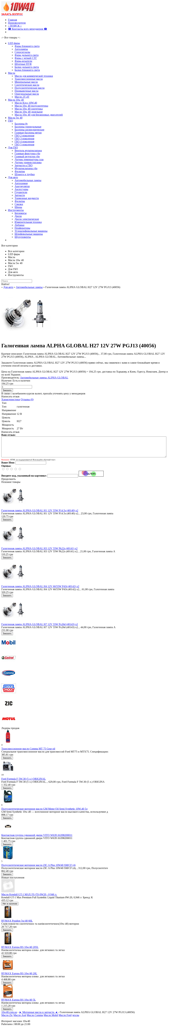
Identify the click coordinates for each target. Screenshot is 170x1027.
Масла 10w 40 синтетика (29, 108)
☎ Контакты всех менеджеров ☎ (27, 28)
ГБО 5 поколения (24, 144)
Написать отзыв (10, 396)
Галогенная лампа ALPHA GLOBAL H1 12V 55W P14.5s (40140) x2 (39, 510)
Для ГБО (13, 147)
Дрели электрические (27, 219)
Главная (12, 19)
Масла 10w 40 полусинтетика (31, 105)
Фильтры (20, 171)
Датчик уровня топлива (28, 162)
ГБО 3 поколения (24, 138)
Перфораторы (22, 228)
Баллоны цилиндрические (29, 129)
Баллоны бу (21, 123)
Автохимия (21, 183)
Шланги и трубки (25, 174)
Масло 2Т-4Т (22, 96)
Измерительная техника (28, 222)
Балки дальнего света (27, 67)
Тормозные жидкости (27, 198)
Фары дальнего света (27, 55)
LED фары (14, 43)
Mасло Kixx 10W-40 (26, 102)
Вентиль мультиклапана (28, 150)
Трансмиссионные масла (29, 79)
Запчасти (20, 195)
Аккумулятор (22, 186)
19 (2, 775)
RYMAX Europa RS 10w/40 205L (20, 947)
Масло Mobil (51, 1015)
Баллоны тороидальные (28, 126)
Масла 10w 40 (16, 99)
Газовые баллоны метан (28, 132)
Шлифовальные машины (29, 234)
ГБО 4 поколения (24, 141)
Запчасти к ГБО (24, 165)
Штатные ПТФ (23, 64)
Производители (17, 22)
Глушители (21, 192)
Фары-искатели (23, 61)
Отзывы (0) (27, 399)
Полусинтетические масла (29, 87)
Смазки (19, 204)
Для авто (13, 177)
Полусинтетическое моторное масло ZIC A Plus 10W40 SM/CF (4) (38, 865)
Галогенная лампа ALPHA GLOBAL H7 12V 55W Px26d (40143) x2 (39, 624)
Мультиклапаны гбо (26, 168)
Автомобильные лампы (28, 180)
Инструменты (16, 210)
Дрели (18, 216)
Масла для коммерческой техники (34, 76)
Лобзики (19, 225)
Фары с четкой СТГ (26, 58)
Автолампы (21, 49)
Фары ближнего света (27, 46)
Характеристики (10, 399)
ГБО (10, 120)
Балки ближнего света (27, 70)
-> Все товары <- (10, 37)
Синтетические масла (27, 84)
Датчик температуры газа (29, 159)
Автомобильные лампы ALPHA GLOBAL (44, 377)
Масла (11, 73)
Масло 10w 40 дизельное (29, 111)
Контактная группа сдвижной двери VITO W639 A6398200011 (36, 835)
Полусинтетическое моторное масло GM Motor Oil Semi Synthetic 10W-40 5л (44, 808)
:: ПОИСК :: (15, 25)
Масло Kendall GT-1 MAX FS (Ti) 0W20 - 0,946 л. (29, 894)
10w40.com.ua (9, 1012)
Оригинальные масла (27, 93)
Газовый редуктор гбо (27, 156)
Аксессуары (21, 189)
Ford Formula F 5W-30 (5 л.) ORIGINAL (23, 778)
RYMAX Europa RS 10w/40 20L (19, 973)
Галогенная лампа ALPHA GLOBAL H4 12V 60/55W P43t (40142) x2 (40, 586)
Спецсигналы (22, 52)
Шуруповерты (23, 237)
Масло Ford (65, 1015)
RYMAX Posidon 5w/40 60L (17, 920)
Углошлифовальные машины (31, 231)
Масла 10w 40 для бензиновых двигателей (39, 114)
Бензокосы (21, 213)
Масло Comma (35, 1015)
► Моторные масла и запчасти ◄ (38, 1012)
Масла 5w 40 (15, 117)
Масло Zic (7, 1015)
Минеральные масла (26, 82)
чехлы (75, 1015)
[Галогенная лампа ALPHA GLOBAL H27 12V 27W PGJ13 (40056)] (26, 337)
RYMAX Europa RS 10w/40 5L (18, 999)
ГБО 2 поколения (24, 135)
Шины (18, 207)
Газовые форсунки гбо (27, 153)
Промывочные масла (26, 90)
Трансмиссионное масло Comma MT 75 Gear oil (28, 748)
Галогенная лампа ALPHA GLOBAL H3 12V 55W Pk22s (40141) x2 (39, 548)
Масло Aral (19, 1015)
